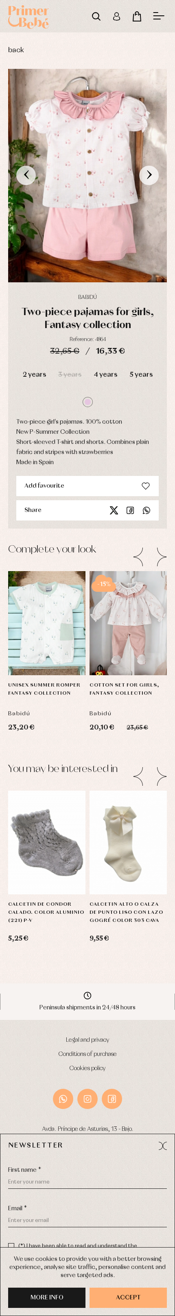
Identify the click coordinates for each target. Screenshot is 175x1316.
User (116, 16)
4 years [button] (105, 374)
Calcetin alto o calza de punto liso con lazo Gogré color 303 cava (126, 912)
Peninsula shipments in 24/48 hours (87, 1008)
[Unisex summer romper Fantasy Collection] (46, 623)
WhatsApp (63, 1099)
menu (158, 16)
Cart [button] (137, 16)
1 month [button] (128, 632)
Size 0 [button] (34, 831)
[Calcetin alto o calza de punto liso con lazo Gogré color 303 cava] (128, 843)
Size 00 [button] (46, 872)
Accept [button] (128, 1298)
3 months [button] (128, 653)
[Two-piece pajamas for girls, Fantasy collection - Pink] (87, 175)
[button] (88, 402)
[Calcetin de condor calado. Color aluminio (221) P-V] (46, 843)
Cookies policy (88, 1068)
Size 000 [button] (47, 851)
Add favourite (44, 486)
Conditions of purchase (88, 1054)
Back (16, 50)
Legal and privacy (87, 1040)
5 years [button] (141, 374)
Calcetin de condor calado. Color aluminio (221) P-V (46, 912)
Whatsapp (146, 510)
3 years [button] (69, 374)
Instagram (87, 1099)
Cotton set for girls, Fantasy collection (125, 689)
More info (47, 1298)
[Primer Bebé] (28, 16)
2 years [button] (34, 374)
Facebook (130, 510)
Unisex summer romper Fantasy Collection (44, 689)
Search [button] (96, 16)
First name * (24, 1170)
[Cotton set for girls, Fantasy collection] (128, 623)
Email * (17, 1208)
